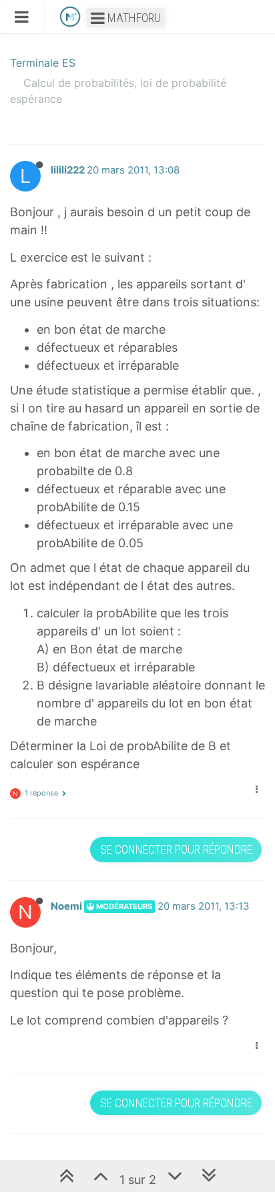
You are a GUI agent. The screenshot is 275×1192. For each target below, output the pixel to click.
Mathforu (133, 18)
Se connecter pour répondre (176, 849)
